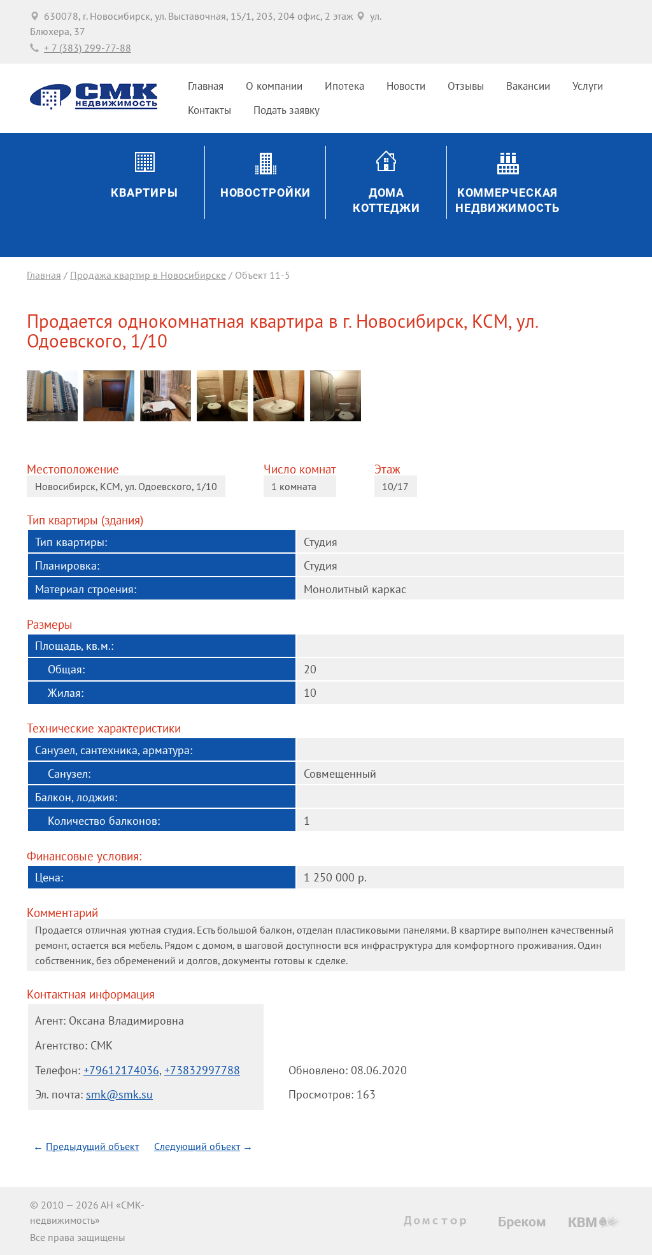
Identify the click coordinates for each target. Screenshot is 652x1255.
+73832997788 (202, 1069)
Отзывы (466, 86)
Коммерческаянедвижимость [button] (507, 200)
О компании (274, 86)
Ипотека (344, 86)
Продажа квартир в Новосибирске (148, 275)
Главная (205, 86)
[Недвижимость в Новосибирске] (438, 1221)
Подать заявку (286, 110)
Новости (405, 86)
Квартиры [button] (144, 192)
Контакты (209, 110)
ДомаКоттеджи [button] (386, 200)
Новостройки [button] (265, 192)
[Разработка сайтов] (595, 1221)
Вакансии (528, 86)
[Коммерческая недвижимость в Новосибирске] (522, 1223)
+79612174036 (121, 1069)
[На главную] (93, 105)
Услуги (587, 86)
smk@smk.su (119, 1094)
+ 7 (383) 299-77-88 (87, 47)
